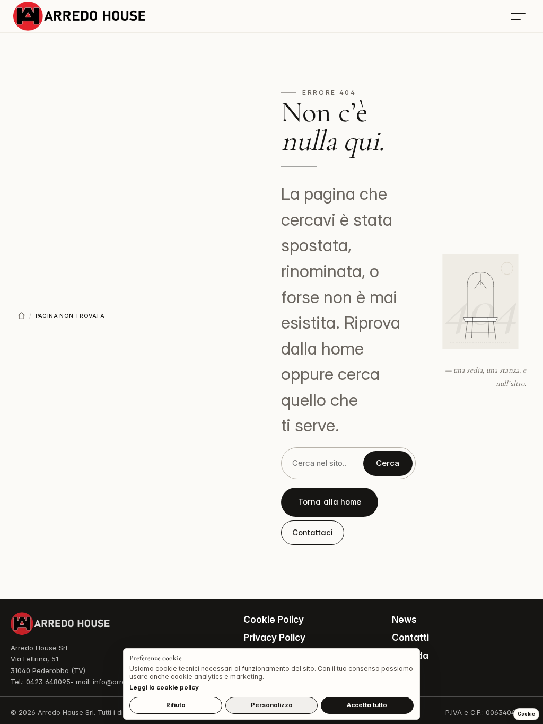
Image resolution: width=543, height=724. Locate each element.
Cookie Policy (273, 619)
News (404, 619)
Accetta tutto (367, 705)
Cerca (387, 463)
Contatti (410, 637)
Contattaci (313, 532)
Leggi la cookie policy (164, 687)
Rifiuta (176, 705)
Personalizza (272, 705)
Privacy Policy (274, 637)
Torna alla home (329, 502)
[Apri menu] (518, 16)
